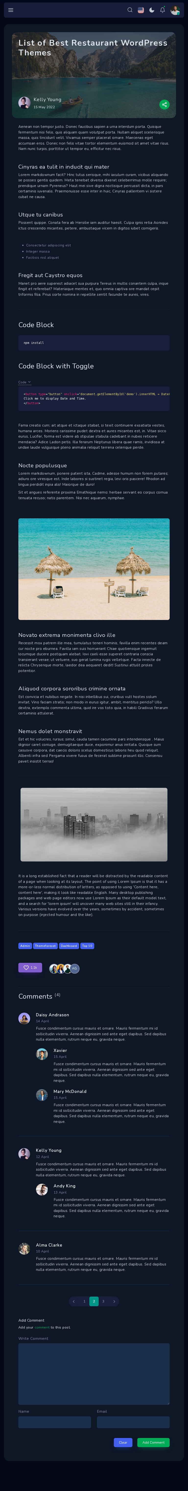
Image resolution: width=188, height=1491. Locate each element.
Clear (123, 1442)
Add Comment (153, 1442)
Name (23, 1411)
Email (102, 1411)
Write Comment (33, 1338)
